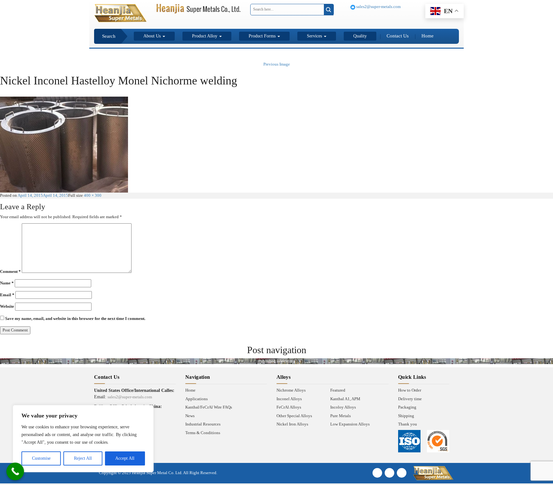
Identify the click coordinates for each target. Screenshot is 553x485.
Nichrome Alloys (291, 390)
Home (427, 35)
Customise (41, 458)
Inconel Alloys (289, 398)
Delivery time (410, 398)
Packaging (407, 407)
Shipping (406, 415)
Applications (196, 398)
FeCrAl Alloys (288, 407)
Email (7, 294)
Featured (337, 390)
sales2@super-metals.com (378, 6)
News (190, 415)
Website (7, 306)
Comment (10, 271)
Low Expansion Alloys (350, 424)
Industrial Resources (202, 424)
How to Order (409, 390)
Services (315, 36)
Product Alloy (205, 36)
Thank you (407, 424)
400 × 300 (92, 195)
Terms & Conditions (202, 432)
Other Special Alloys (294, 415)
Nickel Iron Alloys (292, 424)
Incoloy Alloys (343, 407)
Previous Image (276, 64)
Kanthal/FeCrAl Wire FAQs (208, 407)
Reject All (83, 458)
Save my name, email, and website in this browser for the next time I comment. (75, 318)
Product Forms (263, 36)
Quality (360, 36)
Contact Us (398, 35)
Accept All (124, 458)
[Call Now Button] (15, 471)
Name (7, 283)
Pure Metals (340, 415)
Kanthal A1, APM (345, 398)
